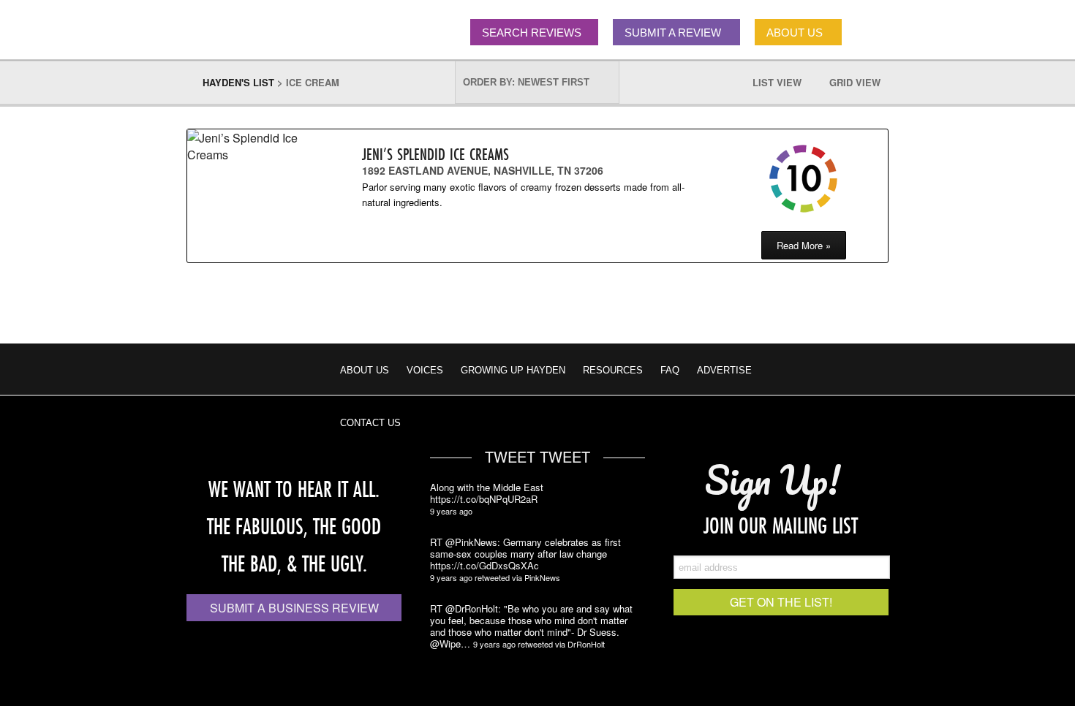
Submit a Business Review (294, 607)
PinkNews (542, 577)
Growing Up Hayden (513, 370)
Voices (425, 370)
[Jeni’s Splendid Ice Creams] (249, 146)
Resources (613, 370)
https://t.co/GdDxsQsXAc (484, 566)
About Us (364, 370)
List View (784, 82)
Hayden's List (238, 82)
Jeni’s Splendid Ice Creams (435, 154)
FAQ (669, 370)
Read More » (804, 245)
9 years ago (451, 511)
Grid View (862, 82)
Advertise (724, 370)
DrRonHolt (586, 644)
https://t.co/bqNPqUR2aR (484, 499)
